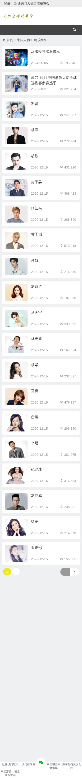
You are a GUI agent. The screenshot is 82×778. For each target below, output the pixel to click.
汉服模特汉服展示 (45, 51)
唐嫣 (34, 417)
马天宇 (36, 313)
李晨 (34, 443)
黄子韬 (36, 234)
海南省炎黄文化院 (71, 766)
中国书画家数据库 (53, 766)
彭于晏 (36, 182)
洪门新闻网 (28, 764)
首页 (10, 40)
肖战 (34, 260)
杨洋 (34, 130)
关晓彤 (36, 548)
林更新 (36, 339)
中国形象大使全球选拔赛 (10, 773)
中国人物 (23, 40)
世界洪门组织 (10, 764)
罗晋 (34, 104)
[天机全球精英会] (18, 15)
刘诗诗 (36, 286)
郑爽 (34, 391)
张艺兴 (36, 208)
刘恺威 (36, 495)
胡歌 (34, 156)
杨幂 (34, 521)
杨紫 (34, 365)
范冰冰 (36, 469)
